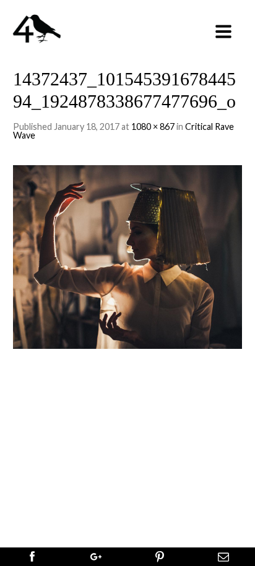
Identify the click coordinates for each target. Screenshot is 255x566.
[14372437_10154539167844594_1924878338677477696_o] (128, 255)
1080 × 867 (153, 126)
